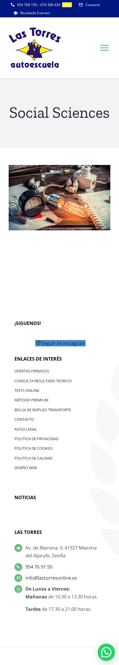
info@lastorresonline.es (51, 578)
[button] (106, 652)
